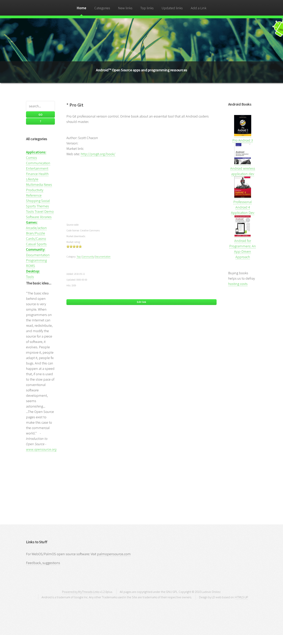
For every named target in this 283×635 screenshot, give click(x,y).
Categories (102, 8)
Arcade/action (36, 228)
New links (125, 8)
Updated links (172, 8)
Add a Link (198, 8)
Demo (49, 211)
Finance (32, 174)
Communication (38, 163)
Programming (36, 260)
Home (81, 8)
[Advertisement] (141, 189)
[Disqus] (141, 364)
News (48, 184)
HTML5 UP (241, 597)
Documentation (38, 255)
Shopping (33, 200)
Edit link (141, 302)
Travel (39, 211)
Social (45, 200)
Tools (30, 211)
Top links (147, 8)
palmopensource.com (114, 554)
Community (88, 256)
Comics (31, 157)
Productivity (34, 190)
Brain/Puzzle (35, 233)
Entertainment (37, 168)
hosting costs (238, 284)
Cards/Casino (36, 238)
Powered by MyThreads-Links (80, 592)
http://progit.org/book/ (98, 154)
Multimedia (34, 184)
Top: (79, 256)
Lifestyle (32, 179)
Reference (34, 195)
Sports (31, 206)
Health (44, 174)
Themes (43, 206)
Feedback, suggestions (43, 563)
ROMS (30, 265)
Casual (31, 244)
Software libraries (39, 217)
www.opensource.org (41, 449)
